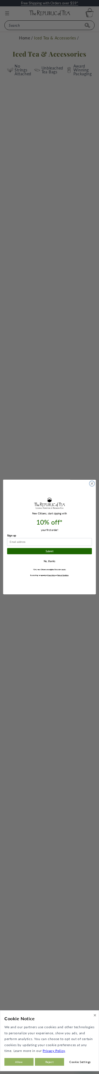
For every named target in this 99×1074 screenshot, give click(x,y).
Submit (49, 551)
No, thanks (50, 561)
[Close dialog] (92, 483)
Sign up (11, 535)
